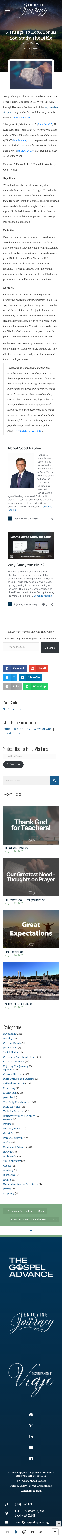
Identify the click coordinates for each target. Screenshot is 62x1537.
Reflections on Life (14, 1083)
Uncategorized (11, 1128)
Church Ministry (13, 1074)
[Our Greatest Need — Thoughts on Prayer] (31, 882)
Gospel (7, 1165)
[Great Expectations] (31, 934)
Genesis (7, 1119)
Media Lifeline (38, 1480)
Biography (9, 1175)
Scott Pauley (31, 43)
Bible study (22, 729)
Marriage (8, 1038)
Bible (7, 729)
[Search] (54, 780)
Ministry (8, 1170)
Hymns (7, 1179)
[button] (7, 10)
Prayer (7, 1189)
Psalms (7, 1124)
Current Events (12, 1043)
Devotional (35, 48)
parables (8, 1097)
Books (6, 1142)
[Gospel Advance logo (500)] (31, 1267)
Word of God (42, 729)
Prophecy (8, 1193)
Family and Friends (14, 1147)
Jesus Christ (10, 1047)
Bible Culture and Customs (18, 1079)
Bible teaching (11, 1106)
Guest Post (9, 1133)
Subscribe (49, 647)
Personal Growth (13, 1138)
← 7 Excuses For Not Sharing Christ (25, 1211)
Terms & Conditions (40, 1486)
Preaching (9, 1088)
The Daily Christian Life (17, 1102)
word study (11, 733)
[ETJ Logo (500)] (31, 1323)
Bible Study (10, 1156)
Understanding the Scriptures (20, 1184)
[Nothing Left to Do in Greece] (31, 986)
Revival (7, 1151)
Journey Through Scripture (19, 1116)
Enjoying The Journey (15, 1066)
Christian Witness (13, 1061)
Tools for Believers (14, 1111)
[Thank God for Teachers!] (31, 830)
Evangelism (10, 1092)
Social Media (10, 1052)
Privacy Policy (18, 1486)
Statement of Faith (31, 1490)
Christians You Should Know (20, 1057)
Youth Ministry (12, 1161)
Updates (8, 1069)
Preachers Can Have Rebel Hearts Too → (34, 1219)
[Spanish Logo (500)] (31, 1379)
